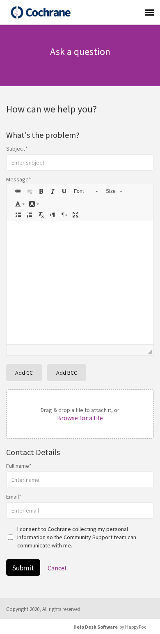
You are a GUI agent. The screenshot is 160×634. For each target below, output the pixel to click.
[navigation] (149, 12)
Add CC (24, 372)
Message (17, 179)
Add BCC (66, 372)
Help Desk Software (95, 627)
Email (12, 496)
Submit (23, 567)
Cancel (57, 568)
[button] (18, 191)
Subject (15, 148)
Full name (17, 465)
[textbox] (80, 282)
